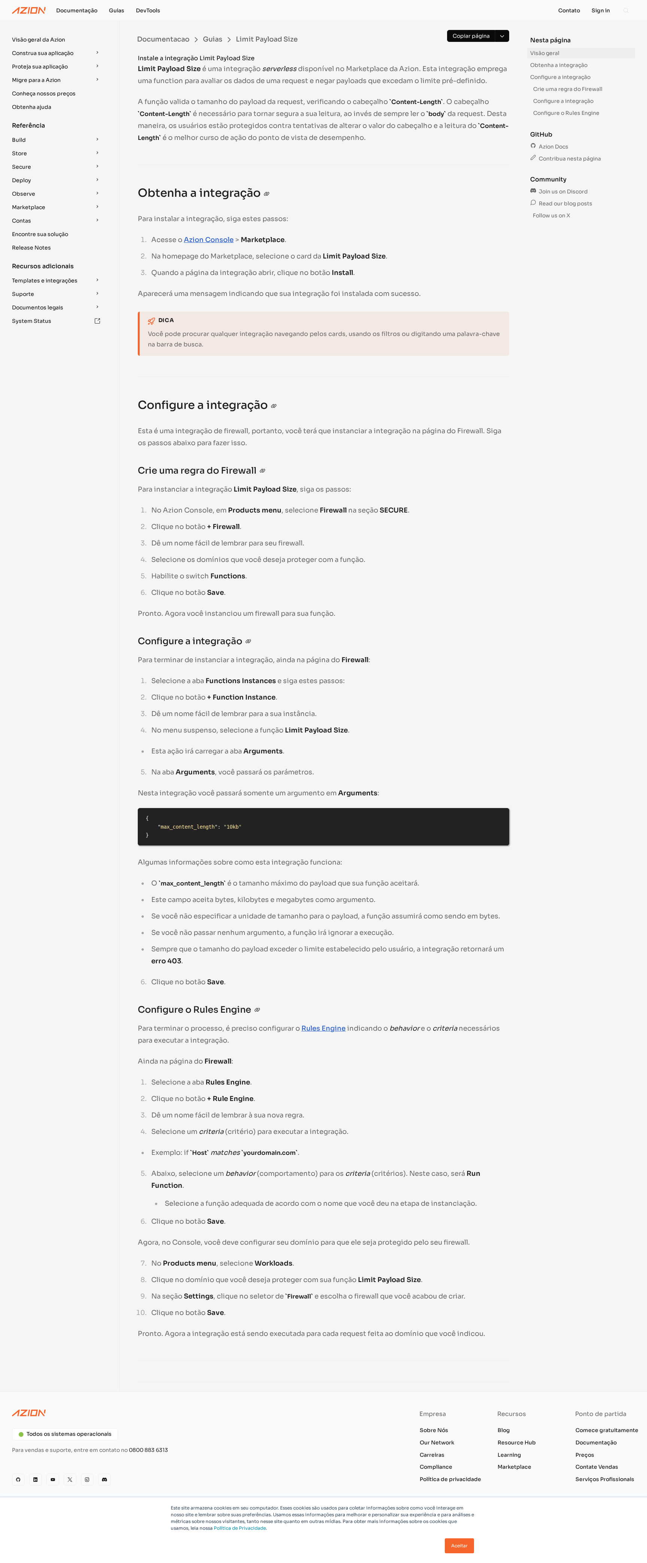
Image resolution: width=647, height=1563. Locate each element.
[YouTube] (52, 1480)
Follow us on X (551, 215)
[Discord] (104, 1480)
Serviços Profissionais (604, 1479)
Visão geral (544, 53)
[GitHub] (18, 1480)
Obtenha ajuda (31, 107)
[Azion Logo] (29, 10)
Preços (584, 1455)
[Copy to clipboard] (500, 817)
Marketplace (514, 1466)
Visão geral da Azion (38, 39)
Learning (509, 1455)
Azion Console (209, 240)
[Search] (626, 10)
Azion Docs (553, 146)
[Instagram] (87, 1480)
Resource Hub (517, 1442)
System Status (31, 321)
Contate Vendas (596, 1466)
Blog (504, 1430)
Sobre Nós (434, 1430)
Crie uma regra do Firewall (567, 89)
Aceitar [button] (459, 1545)
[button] (57, 39)
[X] (70, 1480)
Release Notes (31, 247)
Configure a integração (560, 77)
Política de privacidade (450, 1479)
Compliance (436, 1466)
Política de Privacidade (240, 1528)
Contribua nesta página (569, 158)
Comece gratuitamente (606, 1430)
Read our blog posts (565, 203)
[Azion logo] (163, 1413)
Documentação (596, 1442)
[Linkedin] (35, 1480)
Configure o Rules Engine (566, 113)
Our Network (437, 1442)
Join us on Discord (563, 191)
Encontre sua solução (40, 234)
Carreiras (432, 1455)
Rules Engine (323, 1028)
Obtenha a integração (558, 65)
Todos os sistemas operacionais (69, 1434)
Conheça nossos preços (44, 93)
